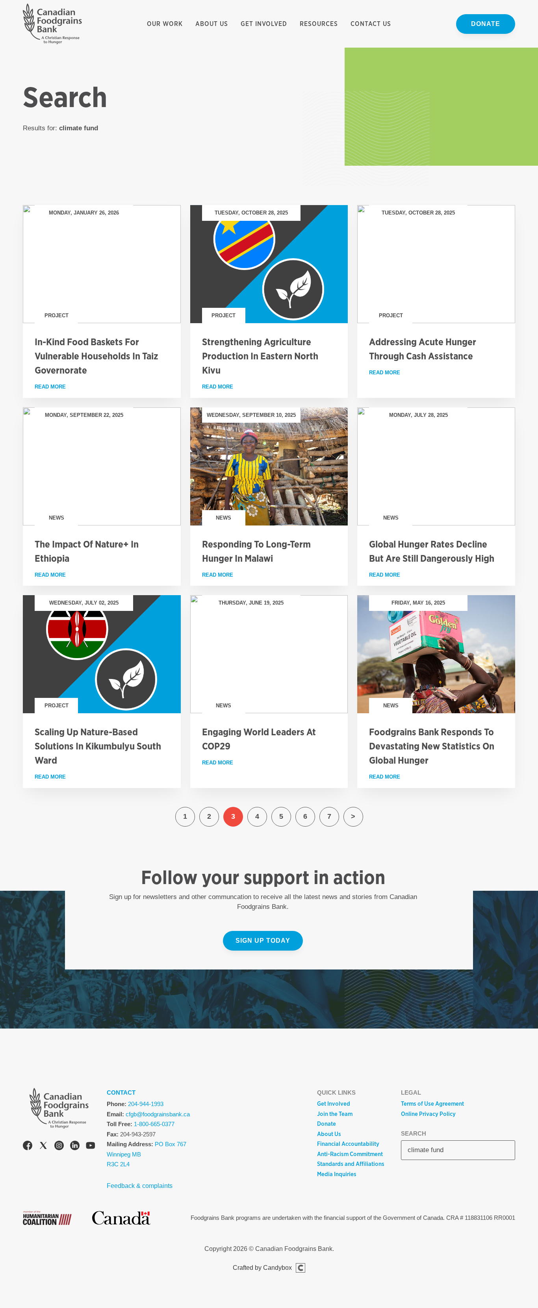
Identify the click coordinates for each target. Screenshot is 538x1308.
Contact (121, 1092)
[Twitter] (43, 1147)
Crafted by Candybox (262, 1267)
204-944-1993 (145, 1104)
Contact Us (371, 24)
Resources (319, 24)
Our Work (165, 24)
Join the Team (334, 1113)
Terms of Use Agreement (432, 1103)
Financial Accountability (348, 1143)
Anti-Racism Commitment (350, 1154)
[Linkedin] (75, 1147)
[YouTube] (90, 1147)
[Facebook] (27, 1147)
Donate (485, 23)
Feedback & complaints (140, 1185)
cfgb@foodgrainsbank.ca (158, 1114)
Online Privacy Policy (428, 1113)
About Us (211, 24)
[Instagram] (59, 1147)
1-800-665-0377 (154, 1124)
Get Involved (264, 24)
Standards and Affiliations (350, 1163)
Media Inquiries (336, 1174)
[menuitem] (165, 24)
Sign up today (263, 940)
